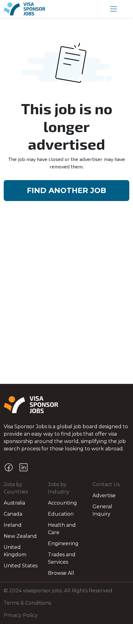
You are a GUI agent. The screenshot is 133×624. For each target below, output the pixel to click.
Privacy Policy (21, 615)
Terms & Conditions (27, 603)
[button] (113, 9)
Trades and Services (61, 558)
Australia (14, 503)
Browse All (61, 573)
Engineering (63, 543)
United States (20, 566)
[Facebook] (9, 467)
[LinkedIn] (23, 467)
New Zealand (20, 536)
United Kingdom (15, 551)
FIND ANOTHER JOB (66, 190)
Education (61, 514)
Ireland (13, 525)
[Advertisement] (66, 314)
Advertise (104, 495)
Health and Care (62, 528)
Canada (13, 514)
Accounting (62, 503)
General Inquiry (102, 510)
